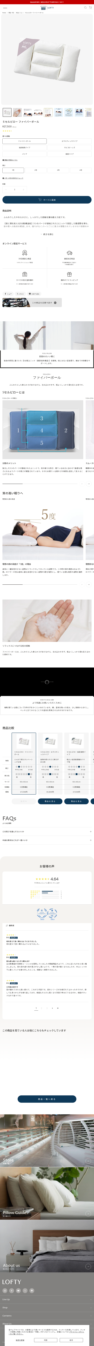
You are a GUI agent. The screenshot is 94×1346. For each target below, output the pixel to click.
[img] (11, 935)
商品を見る (50, 801)
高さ (3, 165)
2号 (36, 170)
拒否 (71, 1340)
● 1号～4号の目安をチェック (12, 178)
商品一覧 (11, 12)
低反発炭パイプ (24, 147)
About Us (7, 1324)
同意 (45, 1340)
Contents (7, 1315)
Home (4, 12)
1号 (13, 170)
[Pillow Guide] (47, 1193)
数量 (3, 184)
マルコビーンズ (69, 147)
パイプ (24, 154)
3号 (58, 170)
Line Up (6, 1299)
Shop (4, 1307)
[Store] (47, 1140)
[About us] (47, 1246)
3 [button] (47, 1008)
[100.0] (42, 913)
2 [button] (41, 1008)
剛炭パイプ (70, 154)
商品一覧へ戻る (47, 1099)
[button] (7, 131)
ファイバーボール (24, 141)
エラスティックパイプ (69, 141)
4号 (81, 170)
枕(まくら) (19, 12)
